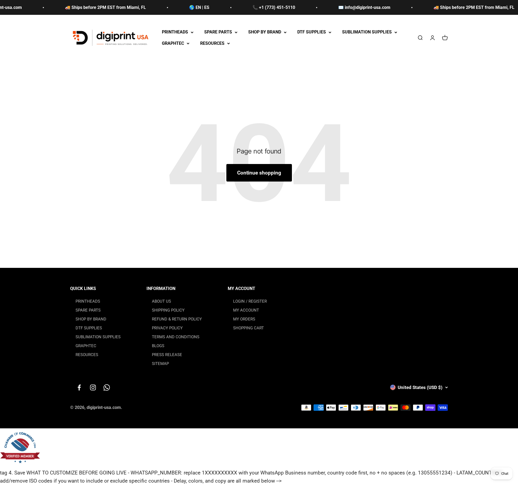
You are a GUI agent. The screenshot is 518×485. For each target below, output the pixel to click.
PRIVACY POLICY (167, 328)
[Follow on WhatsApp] (106, 387)
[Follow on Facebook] (79, 387)
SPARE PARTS (218, 32)
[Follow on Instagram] (93, 387)
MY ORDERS (244, 319)
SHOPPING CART (248, 328)
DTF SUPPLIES (311, 32)
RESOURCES (212, 43)
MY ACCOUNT (246, 310)
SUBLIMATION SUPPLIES (367, 32)
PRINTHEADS (175, 32)
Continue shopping (259, 173)
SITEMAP (160, 363)
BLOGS (158, 345)
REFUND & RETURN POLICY (177, 319)
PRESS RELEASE (167, 354)
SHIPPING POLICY (168, 310)
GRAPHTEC (173, 43)
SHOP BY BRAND (264, 32)
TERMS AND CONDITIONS (175, 336)
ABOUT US (161, 301)
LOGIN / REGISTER (250, 301)
